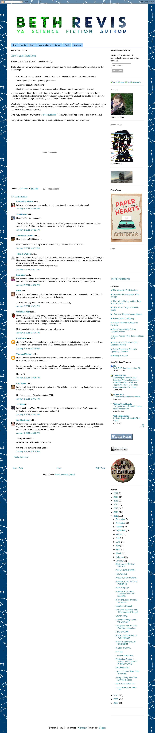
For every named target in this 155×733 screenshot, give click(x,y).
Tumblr (67, 45)
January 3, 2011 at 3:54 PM (28, 451)
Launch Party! (122, 616)
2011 (116, 516)
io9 (114, 366)
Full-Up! (119, 652)
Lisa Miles (20, 275)
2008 (116, 703)
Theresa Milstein (23, 354)
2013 (116, 508)
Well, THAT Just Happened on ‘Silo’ (127, 368)
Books (32, 45)
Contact (57, 45)
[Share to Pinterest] (58, 189)
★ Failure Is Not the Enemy (122, 318)
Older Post (100, 468)
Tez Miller (20, 405)
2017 (116, 493)
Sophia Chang (23, 420)
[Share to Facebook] (55, 189)
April (118, 549)
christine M (21, 338)
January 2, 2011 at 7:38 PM (28, 349)
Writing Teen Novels (122, 404)
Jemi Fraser (21, 214)
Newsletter (77, 45)
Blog (14, 45)
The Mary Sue (119, 375)
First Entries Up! (122, 668)
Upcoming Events (45, 45)
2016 (116, 497)
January (119, 561)
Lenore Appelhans (24, 201)
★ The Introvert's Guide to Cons (124, 290)
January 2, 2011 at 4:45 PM (28, 209)
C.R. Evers (21, 383)
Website (23, 45)
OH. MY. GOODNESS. (125, 570)
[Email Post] (44, 189)
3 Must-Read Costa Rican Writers (126, 397)
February (120, 557)
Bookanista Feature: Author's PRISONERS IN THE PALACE (126, 661)
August (119, 534)
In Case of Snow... (123, 648)
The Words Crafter (24, 235)
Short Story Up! (122, 588)
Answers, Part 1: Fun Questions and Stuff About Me (125, 593)
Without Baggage (121, 416)
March (119, 553)
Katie (18, 291)
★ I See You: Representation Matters (126, 314)
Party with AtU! (122, 632)
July (118, 538)
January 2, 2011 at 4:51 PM (28, 230)
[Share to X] (53, 189)
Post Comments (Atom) (65, 475)
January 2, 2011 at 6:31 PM (28, 306)
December (120, 519)
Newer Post (18, 468)
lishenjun (83, 728)
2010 (116, 695)
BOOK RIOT (118, 394)
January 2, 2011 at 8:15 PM (28, 378)
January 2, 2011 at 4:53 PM (28, 248)
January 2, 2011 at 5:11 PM (27, 269)
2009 (116, 699)
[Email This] (49, 189)
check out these (49, 115)
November (120, 523)
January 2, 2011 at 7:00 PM (28, 333)
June (118, 542)
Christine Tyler (23, 312)
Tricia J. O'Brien (23, 254)
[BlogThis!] (51, 189)
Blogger (102, 728)
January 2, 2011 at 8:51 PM (28, 415)
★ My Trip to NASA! (119, 356)
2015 (116, 501)
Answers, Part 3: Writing (126, 578)
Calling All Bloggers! (124, 655)
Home (59, 468)
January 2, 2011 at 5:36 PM (28, 285)
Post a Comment (21, 457)
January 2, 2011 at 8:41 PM (28, 399)
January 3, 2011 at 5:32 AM (28, 433)
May (118, 546)
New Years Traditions (125, 684)
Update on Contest (124, 606)
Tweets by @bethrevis (120, 279)
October (119, 527)
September (121, 530)
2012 (116, 512)
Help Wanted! (121, 574)
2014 (116, 505)
